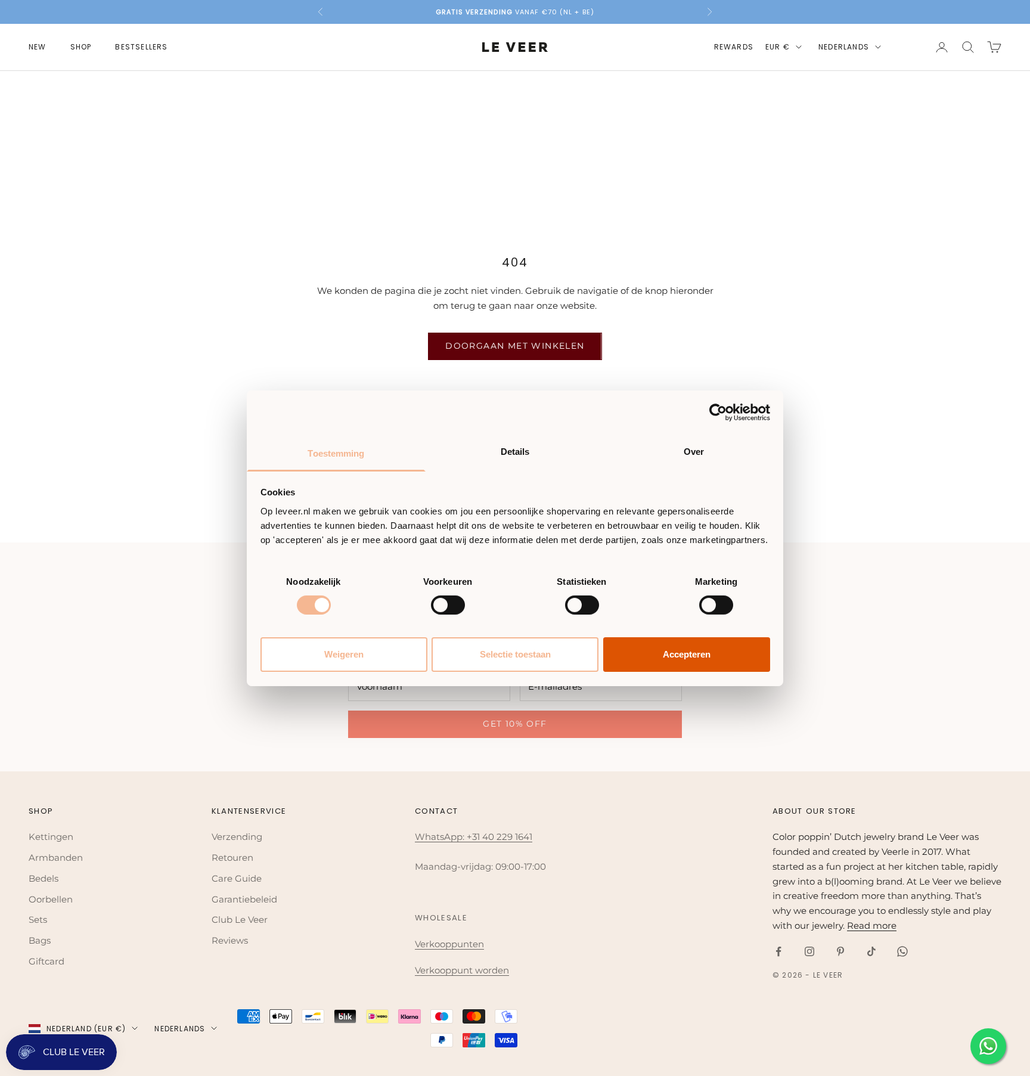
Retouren (232, 857)
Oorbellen (51, 899)
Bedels (43, 878)
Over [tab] (694, 451)
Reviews (230, 940)
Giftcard (46, 961)
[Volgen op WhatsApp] (902, 951)
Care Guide (237, 878)
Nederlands (843, 47)
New (37, 47)
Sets (38, 919)
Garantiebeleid (244, 899)
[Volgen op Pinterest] (840, 951)
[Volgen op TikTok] (871, 951)
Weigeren (344, 654)
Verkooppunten (449, 944)
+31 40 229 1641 (499, 836)
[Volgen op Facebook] (778, 951)
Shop (81, 47)
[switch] (448, 605)
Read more (871, 925)
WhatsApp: (441, 836)
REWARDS (733, 47)
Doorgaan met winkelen (514, 345)
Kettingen (51, 836)
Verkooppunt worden (462, 970)
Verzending (237, 836)
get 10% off (515, 723)
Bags (40, 940)
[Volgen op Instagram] (809, 951)
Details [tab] (515, 451)
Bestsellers (141, 47)
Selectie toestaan (515, 654)
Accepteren (687, 654)
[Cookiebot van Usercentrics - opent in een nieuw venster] (718, 412)
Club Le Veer (240, 919)
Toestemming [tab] (336, 453)
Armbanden (56, 857)
